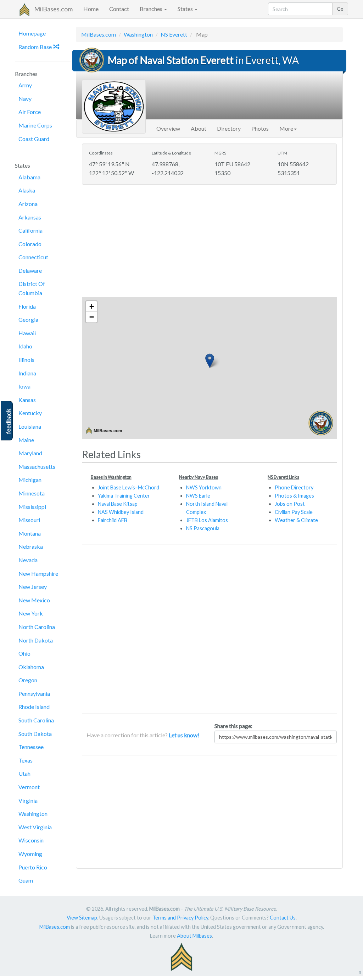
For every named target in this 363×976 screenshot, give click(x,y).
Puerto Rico (32, 867)
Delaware (30, 270)
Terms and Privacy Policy (180, 918)
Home (91, 8)
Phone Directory (294, 487)
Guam (25, 880)
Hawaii (27, 333)
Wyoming (30, 853)
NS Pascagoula (202, 528)
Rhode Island (34, 706)
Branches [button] (151, 8)
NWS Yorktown (204, 487)
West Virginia (35, 827)
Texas (25, 760)
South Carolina (36, 720)
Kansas (27, 399)
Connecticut (33, 257)
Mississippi (32, 506)
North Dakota (35, 640)
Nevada (28, 560)
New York (30, 613)
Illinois (26, 359)
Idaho (25, 346)
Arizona (28, 203)
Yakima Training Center (124, 496)
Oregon (27, 680)
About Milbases (194, 936)
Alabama (29, 177)
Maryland (30, 453)
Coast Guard (33, 138)
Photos (260, 128)
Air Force (29, 111)
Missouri (29, 519)
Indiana (27, 373)
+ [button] (91, 306)
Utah (24, 773)
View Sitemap (82, 918)
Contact (119, 8)
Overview (168, 128)
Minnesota (31, 493)
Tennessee (31, 746)
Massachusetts (36, 466)
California (30, 230)
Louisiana (29, 426)
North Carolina (36, 626)
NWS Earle (198, 496)
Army (25, 85)
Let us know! (184, 735)
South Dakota (35, 733)
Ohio (24, 653)
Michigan (29, 479)
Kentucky (30, 413)
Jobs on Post (290, 504)
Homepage (32, 33)
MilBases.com (53, 9)
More (286, 128)
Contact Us (283, 918)
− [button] (91, 317)
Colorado (29, 243)
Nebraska (30, 546)
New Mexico (34, 600)
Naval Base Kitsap (118, 504)
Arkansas (29, 217)
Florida (27, 306)
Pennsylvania (34, 693)
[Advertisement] (209, 241)
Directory (229, 128)
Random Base (35, 46)
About (198, 128)
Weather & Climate (296, 520)
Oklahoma (31, 666)
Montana (29, 533)
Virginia (28, 800)
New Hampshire (38, 573)
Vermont (29, 786)
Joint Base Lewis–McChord (128, 487)
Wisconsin (31, 840)
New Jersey (32, 586)
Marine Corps (35, 125)
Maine (26, 440)
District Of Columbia (31, 288)
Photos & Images (294, 496)
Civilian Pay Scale (294, 512)
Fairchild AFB (112, 520)
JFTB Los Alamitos (207, 520)
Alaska (26, 190)
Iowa (24, 386)
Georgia (28, 319)
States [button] (186, 8)
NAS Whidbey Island (121, 512)
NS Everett (174, 34)
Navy (25, 98)
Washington (33, 813)
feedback (8, 421)
